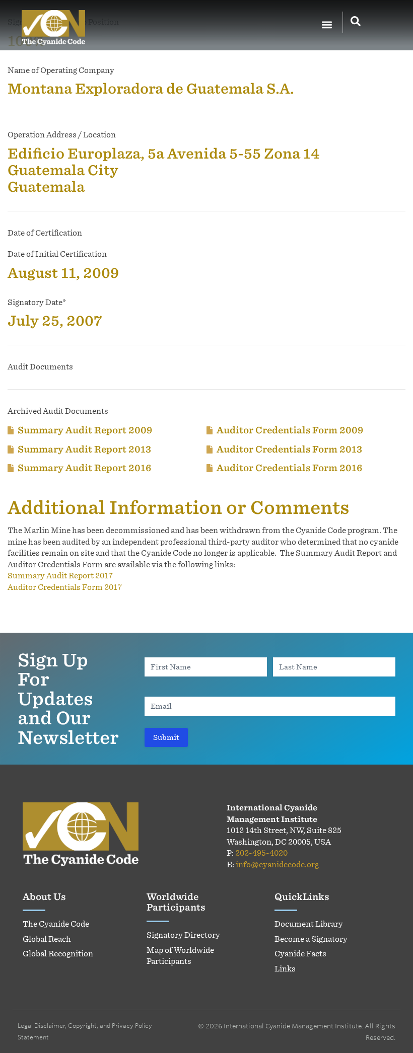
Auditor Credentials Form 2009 (290, 430)
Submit (166, 737)
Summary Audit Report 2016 (84, 468)
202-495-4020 (261, 853)
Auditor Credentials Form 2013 (289, 449)
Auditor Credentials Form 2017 (65, 587)
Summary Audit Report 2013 (84, 449)
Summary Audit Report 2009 (85, 430)
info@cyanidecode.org (277, 864)
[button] (326, 24)
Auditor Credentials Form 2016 (289, 468)
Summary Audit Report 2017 (60, 575)
